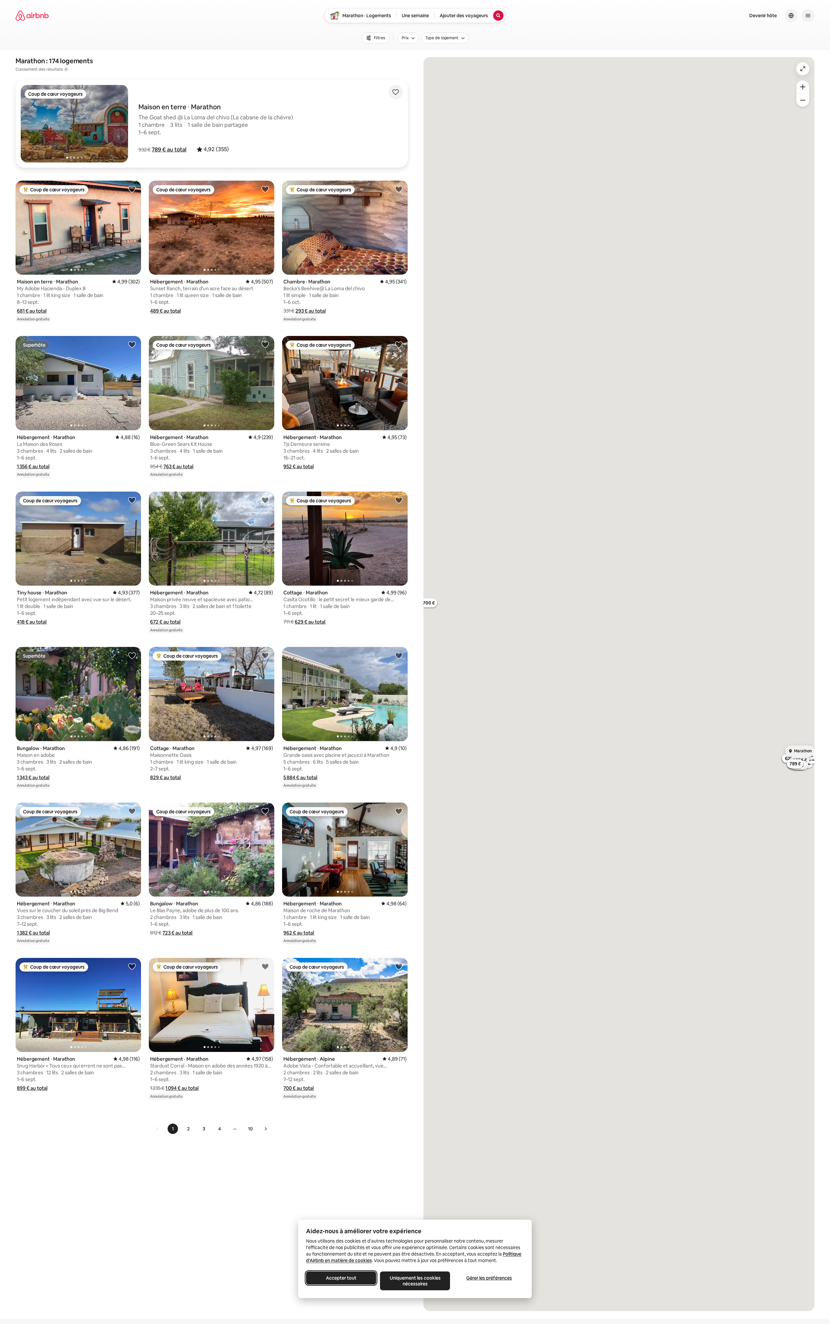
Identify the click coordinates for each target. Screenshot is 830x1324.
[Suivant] (265, 1129)
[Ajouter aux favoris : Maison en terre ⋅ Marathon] (132, 189)
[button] (169, 149)
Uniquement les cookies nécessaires (415, 1281)
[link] (158, 1129)
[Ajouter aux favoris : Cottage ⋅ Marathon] (399, 500)
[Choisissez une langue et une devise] (791, 15)
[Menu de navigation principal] (807, 15)
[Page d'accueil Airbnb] (32, 16)
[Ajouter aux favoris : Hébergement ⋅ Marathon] (265, 189)
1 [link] (173, 1129)
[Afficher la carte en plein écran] (802, 68)
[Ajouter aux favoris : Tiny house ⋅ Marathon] (132, 500)
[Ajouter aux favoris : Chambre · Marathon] (399, 189)
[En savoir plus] (66, 69)
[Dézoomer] (802, 86)
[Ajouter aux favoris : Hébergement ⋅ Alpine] (399, 966)
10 (250, 1129)
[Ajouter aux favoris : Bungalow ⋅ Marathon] (132, 655)
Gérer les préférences (489, 1278)
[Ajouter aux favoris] (395, 92)
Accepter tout (341, 1278)
